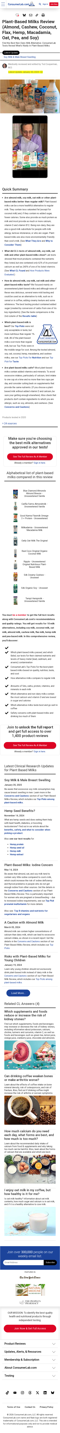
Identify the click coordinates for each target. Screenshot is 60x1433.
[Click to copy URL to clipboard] (37, 15)
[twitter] (37, 1392)
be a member (20, 615)
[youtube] (14, 1392)
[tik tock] (7, 1392)
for (30, 357)
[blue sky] (52, 1392)
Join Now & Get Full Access (30, 1328)
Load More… (18, 993)
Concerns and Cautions (16, 795)
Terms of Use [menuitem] (13, 1407)
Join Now (53, 4)
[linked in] (45, 1392)
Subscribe (50, 1262)
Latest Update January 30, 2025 (25, 72)
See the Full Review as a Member (30, 456)
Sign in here (39, 462)
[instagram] (22, 1392)
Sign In (45, 4)
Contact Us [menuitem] (30, 1407)
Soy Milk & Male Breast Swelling (20, 57)
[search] (40, 4)
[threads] (30, 1392)
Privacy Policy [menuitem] (46, 1407)
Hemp (17, 844)
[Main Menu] (3, 4)
